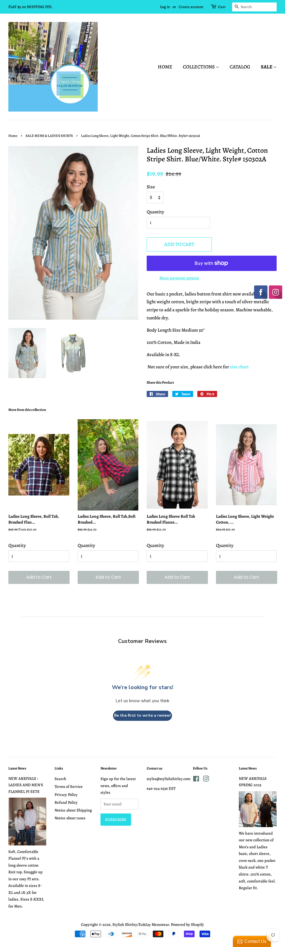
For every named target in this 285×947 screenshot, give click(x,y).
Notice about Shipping (73, 810)
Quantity (155, 212)
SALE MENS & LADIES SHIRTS (49, 135)
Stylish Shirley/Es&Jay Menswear (140, 924)
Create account (191, 6)
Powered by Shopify (187, 924)
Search (60, 778)
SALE (267, 66)
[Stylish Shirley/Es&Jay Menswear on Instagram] (206, 780)
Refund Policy (66, 802)
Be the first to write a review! (142, 715)
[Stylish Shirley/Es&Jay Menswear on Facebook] (196, 780)
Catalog (240, 66)
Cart (222, 6)
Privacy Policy (66, 794)
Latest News (17, 768)
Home (165, 66)
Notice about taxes (70, 818)
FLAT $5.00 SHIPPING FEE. (30, 6)
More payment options (179, 278)
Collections (199, 66)
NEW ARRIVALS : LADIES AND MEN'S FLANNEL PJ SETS (25, 785)
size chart (239, 367)
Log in (165, 6)
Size (151, 187)
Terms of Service (69, 786)
